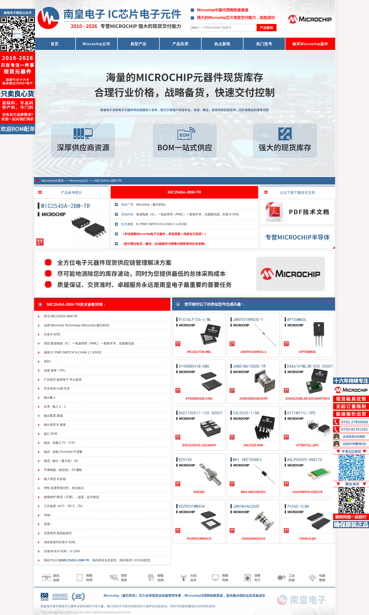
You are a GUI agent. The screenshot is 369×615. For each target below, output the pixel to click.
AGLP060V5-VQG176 (307, 492)
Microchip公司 (96, 44)
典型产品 (139, 44)
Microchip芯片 (79, 180)
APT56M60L (307, 352)
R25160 (199, 492)
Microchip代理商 (52, 180)
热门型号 (264, 44)
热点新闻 (222, 44)
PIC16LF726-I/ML (199, 352)
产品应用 (180, 44)
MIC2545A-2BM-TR (108, 180)
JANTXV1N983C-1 (253, 352)
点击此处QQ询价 (354, 436)
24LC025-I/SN (253, 445)
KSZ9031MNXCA (199, 538)
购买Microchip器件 (310, 44)
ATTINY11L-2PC (307, 445)
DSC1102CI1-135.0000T (199, 445)
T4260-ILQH (307, 538)
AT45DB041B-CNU (199, 398)
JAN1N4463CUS (253, 538)
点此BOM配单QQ (354, 444)
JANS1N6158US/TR (253, 398)
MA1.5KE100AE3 (253, 492)
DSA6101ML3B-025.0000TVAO (308, 398)
